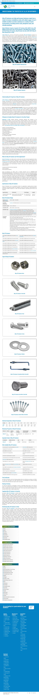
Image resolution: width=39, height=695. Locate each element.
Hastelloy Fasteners (7, 556)
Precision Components (8, 600)
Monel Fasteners (7, 555)
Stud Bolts (5, 534)
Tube (5, 567)
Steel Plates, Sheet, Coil (8, 580)
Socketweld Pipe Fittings (8, 572)
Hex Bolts (5, 537)
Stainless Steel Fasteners (8, 544)
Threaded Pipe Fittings (8, 574)
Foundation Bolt (16, 630)
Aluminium (6, 636)
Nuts (4, 528)
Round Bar (15, 624)
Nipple (5, 575)
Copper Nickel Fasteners (8, 561)
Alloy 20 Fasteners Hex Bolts (17, 394)
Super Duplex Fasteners (8, 547)
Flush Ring (5, 593)
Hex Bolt (10, 29)
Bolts (5, 530)
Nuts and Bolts (32, 29)
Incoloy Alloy (7, 628)
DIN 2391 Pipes (7, 671)
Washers (5, 533)
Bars (4, 581)
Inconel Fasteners (7, 552)
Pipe (4, 566)
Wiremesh (6, 592)
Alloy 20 (14, 29)
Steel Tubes (15, 618)
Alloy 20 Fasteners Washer (19, 354)
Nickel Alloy (34, 37)
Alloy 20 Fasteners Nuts (19, 273)
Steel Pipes (15, 616)
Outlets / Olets (6, 578)
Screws (5, 531)
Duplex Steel (7, 618)
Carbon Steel (7, 622)
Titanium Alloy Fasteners (8, 559)
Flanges (5, 577)
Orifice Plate (15, 628)
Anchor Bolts (6, 536)
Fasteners (33, 11)
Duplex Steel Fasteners (8, 546)
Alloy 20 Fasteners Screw (19, 334)
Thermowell (6, 598)
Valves (5, 595)
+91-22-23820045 (19, 3)
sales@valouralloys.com (29, 3)
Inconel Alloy (7, 627)
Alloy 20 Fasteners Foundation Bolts (17, 374)
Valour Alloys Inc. (5, 99)
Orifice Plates (6, 589)
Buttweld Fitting (16, 619)
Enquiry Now (31, 607)
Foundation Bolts (7, 539)
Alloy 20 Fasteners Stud (19, 313)
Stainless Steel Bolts (19, 108)
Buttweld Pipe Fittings (8, 570)
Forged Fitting (15, 621)
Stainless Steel (28, 461)
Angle (5, 590)
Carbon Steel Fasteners (8, 549)
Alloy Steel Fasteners (8, 550)
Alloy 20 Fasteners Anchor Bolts (17, 414)
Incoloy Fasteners (7, 553)
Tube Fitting (15, 622)
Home (29, 11)
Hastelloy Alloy (7, 631)
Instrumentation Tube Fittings (9, 569)
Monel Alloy (7, 630)
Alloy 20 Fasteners (5, 100)
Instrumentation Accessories (9, 597)
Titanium (6, 634)
